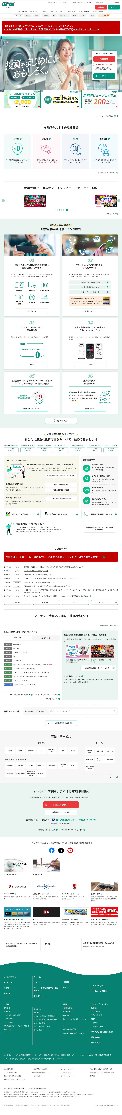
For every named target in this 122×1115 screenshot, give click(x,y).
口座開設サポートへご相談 (104, 64)
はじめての (11, 449)
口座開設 (101, 7)
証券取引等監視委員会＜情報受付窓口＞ (58, 1055)
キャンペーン (72, 11)
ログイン (114, 7)
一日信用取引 (10, 1022)
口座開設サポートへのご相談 (90, 282)
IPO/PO (31, 765)
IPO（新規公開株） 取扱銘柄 (20, 695)
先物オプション (64, 16)
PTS (5, 1033)
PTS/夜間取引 (62, 765)
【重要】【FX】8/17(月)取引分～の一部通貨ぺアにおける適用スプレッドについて (52, 578)
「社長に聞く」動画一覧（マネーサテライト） (98, 668)
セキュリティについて (67, 1069)
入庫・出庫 (110, 751)
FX (54, 16)
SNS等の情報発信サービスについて (14, 1079)
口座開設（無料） (61, 805)
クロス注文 (41, 773)
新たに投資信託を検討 (61, 484)
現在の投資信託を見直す (61, 490)
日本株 (28, 16)
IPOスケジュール (52, 699)
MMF (73, 765)
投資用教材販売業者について (41, 1072)
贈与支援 (110, 759)
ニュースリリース (98, 986)
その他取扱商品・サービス (106, 172)
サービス (53, 11)
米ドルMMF (95, 1037)
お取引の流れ (38, 1030)
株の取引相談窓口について (90, 287)
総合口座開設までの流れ (42, 1026)
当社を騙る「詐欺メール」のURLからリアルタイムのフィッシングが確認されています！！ (54, 557)
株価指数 (103, 625)
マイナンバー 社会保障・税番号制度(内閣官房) (93, 1055)
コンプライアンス (66, 1072)
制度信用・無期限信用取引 (14, 1015)
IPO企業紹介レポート (72, 676)
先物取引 (94, 1008)
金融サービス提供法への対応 (12, 1076)
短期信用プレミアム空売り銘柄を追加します (39, 582)
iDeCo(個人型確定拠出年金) (102, 1032)
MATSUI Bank (89, 751)
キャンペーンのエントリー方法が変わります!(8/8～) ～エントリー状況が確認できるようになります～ (59, 596)
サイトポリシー (37, 1076)
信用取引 (20, 765)
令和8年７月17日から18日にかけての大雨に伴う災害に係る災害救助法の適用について (53, 567)
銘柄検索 (117, 2)
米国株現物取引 (68, 1008)
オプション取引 (96, 1015)
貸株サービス (41, 765)
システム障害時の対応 (10, 1072)
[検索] (111, 2)
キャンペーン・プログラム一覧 (105, 116)
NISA (74, 16)
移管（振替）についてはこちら (72, 830)
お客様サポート (98, 11)
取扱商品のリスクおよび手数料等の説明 (102, 1072)
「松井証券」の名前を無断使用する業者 (102, 1069)
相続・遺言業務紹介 (90, 767)
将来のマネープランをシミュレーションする (61, 475)
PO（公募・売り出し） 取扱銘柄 (46, 695)
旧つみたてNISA (98, 1026)
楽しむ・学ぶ (34, 11)
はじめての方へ (23, 11)
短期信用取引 (10, 1018)
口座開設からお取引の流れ (46, 830)
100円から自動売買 (69, 1029)
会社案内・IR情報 (76, 2)
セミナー (75, 602)
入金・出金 (100, 751)
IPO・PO (18, 638)
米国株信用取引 (68, 1011)
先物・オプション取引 (99, 1004)
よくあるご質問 (62, 2)
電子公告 (48, 944)
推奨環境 (92, 1076)
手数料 (45, 11)
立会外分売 (46, 638)
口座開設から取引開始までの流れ (100, 514)
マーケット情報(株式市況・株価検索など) (61, 723)
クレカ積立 (103, 16)
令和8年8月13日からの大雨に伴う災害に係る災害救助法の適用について (48, 586)
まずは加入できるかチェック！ (61, 498)
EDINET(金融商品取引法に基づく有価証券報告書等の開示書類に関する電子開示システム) (34, 1059)
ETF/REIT (10, 773)
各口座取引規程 (8, 1069)
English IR (89, 2)
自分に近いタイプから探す (21, 514)
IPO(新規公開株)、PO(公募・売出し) (16, 1026)
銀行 (92, 16)
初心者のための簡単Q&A (58, 514)
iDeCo (83, 16)
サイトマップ (96, 1043)
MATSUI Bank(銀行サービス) (74, 1033)
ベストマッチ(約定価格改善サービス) (46, 1019)
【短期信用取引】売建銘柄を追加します (37, 575)
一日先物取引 (95, 1011)
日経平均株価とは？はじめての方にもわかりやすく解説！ (99, 529)
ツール (62, 11)
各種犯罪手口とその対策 (39, 1069)
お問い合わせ (51, 2)
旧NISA (95, 1023)
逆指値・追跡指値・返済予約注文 (31, 773)
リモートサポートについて (90, 292)
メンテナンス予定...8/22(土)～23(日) (36, 571)
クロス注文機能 (39, 1023)
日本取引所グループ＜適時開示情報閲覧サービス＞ (21, 1055)
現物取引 (10, 765)
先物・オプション (52, 750)
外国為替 (113, 625)
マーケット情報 (84, 11)
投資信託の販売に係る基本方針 (94, 946)
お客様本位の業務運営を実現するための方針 (98, 943)
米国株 (36, 16)
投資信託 (46, 16)
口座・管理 (89, 759)
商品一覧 (18, 16)
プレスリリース (104, 602)
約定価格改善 (20, 773)
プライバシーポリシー (67, 1076)
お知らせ (17, 602)
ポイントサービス (100, 759)
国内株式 (31, 711)
